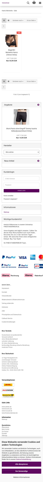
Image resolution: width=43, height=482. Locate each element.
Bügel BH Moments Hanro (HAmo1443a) (12, 52)
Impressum (5, 288)
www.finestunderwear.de (9, 413)
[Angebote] (38, 105)
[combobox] (18, 20)
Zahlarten (5, 307)
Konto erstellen (8, 196)
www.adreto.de (6, 407)
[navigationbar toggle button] (40, 3)
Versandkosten (6, 296)
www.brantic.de (7, 409)
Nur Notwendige (21, 471)
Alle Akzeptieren (21, 464)
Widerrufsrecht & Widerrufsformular (13, 299)
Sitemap (6, 212)
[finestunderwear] (5, 3)
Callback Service (7, 318)
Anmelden (21, 190)
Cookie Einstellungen (8, 322)
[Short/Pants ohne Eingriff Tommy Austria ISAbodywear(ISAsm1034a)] (21, 117)
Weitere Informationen (21, 477)
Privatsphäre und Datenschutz (11, 314)
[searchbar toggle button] (28, 3)
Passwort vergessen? (10, 199)
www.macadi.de (7, 411)
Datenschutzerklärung (23, 459)
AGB (3, 311)
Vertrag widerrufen (8, 303)
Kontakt (4, 292)
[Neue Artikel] (38, 161)
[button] (4, 20)
